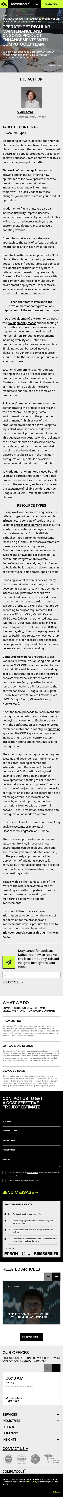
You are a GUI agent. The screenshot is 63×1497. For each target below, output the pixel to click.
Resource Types (15, 132)
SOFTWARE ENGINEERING (18, 1045)
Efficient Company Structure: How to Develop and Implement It (31, 1315)
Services (11, 1414)
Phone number (9, 1150)
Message (6, 1159)
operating (54, 729)
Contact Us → (15, 1448)
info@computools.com (17, 932)
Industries (11, 1421)
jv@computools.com (14, 1398)
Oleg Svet (25, 111)
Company (10, 1433)
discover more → (31, 1337)
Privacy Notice (32, 1172)
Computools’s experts (17, 656)
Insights (9, 1439)
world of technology (21, 170)
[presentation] (48, 1277)
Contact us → (52, 4)
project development (28, 524)
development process (22, 322)
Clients (9, 1427)
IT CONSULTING (12, 1020)
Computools (11, 238)
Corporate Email (10, 1131)
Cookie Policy (31, 1482)
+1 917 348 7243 (12, 1401)
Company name (9, 1140)
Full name (7, 1121)
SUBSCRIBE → (13, 982)
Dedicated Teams (14, 1070)
